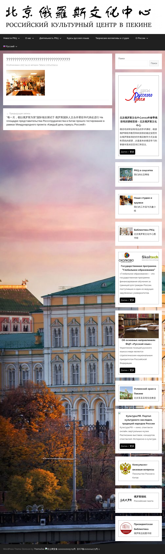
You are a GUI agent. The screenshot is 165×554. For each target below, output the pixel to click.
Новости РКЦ (10, 38)
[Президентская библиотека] (138, 529)
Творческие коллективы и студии (112, 38)
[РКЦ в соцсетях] (138, 174)
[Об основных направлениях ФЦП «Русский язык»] (138, 344)
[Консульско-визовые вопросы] (138, 471)
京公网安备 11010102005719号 (61, 549)
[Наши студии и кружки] (138, 204)
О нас (28, 38)
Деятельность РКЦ (49, 38)
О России (140, 38)
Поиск (121, 58)
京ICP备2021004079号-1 (88, 549)
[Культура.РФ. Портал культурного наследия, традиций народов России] (138, 431)
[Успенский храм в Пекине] (138, 393)
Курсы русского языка (78, 38)
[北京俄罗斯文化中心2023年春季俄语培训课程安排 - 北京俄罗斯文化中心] (138, 116)
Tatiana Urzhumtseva (48, 65)
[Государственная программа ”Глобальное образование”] (138, 278)
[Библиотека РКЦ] (138, 233)
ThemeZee (39, 549)
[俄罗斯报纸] (138, 500)
